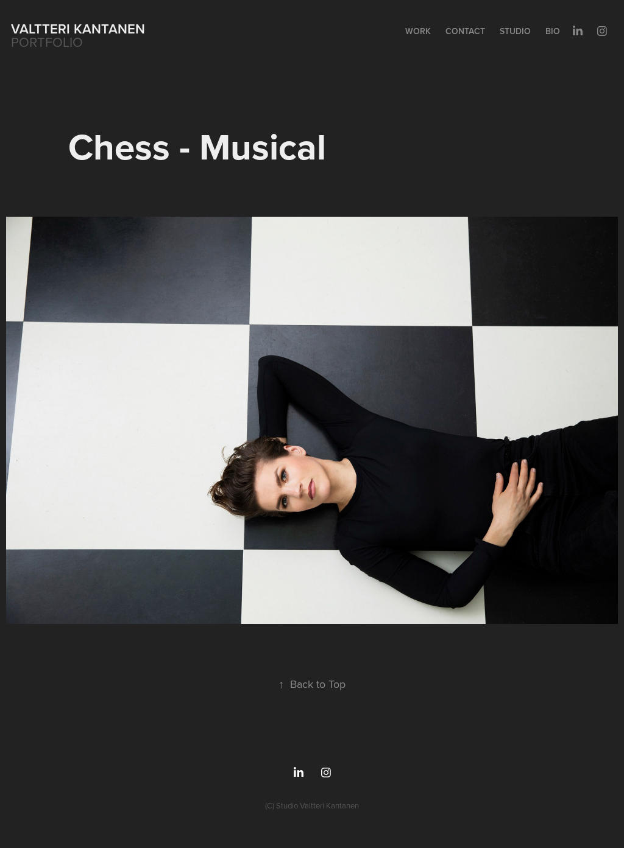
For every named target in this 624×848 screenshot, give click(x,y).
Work (418, 31)
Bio (552, 31)
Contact (465, 31)
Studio (515, 31)
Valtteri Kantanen (78, 28)
